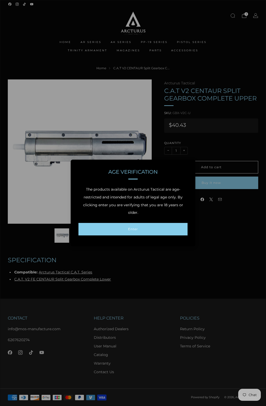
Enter (133, 229)
